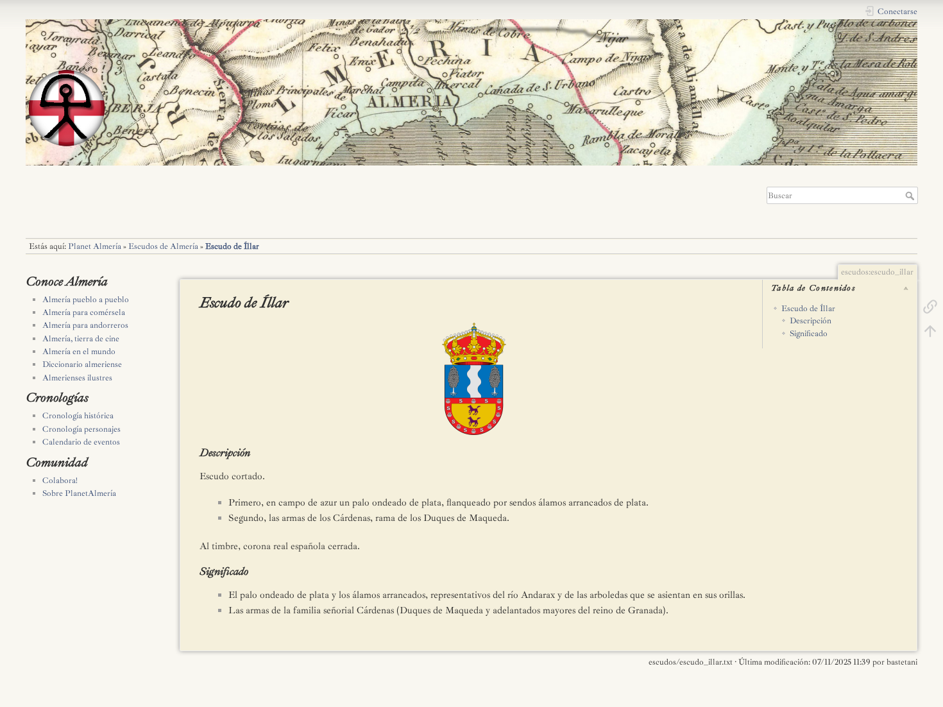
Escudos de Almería (163, 246)
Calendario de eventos (81, 442)
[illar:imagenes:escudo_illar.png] (548, 378)
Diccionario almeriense (82, 364)
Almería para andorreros (85, 325)
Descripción (810, 321)
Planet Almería (94, 246)
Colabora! (60, 480)
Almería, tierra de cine (80, 339)
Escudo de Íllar (232, 246)
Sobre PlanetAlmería (79, 493)
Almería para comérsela (83, 312)
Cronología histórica (78, 416)
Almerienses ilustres (77, 378)
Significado (809, 333)
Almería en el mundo (78, 351)
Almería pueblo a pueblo (85, 299)
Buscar (911, 195)
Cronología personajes (81, 429)
